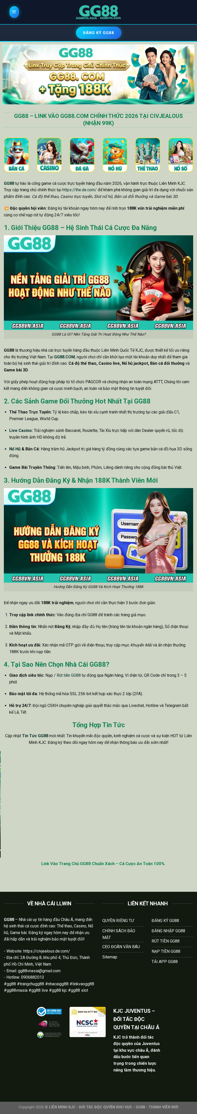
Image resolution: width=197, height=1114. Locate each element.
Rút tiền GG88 (69, 675)
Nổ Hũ (15, 449)
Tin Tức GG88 (35, 735)
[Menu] (14, 12)
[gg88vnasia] (98, 12)
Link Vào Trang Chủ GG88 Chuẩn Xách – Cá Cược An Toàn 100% (98, 863)
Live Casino (20, 430)
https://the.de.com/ (79, 189)
